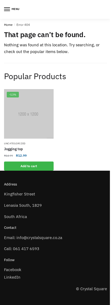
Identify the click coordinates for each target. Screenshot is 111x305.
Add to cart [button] (28, 166)
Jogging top (13, 149)
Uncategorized (15, 143)
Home (8, 25)
